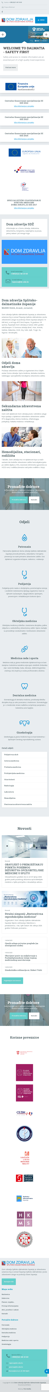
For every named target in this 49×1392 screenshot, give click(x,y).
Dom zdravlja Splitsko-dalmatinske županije (30, 1384)
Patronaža (5, 1327)
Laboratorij (9, 794)
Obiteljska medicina (9, 1331)
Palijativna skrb (11, 756)
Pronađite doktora (19, 502)
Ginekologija (6, 1346)
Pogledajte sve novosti (12, 983)
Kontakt (34, 502)
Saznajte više (10, 69)
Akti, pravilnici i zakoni (10, 1312)
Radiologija (9, 788)
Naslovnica (6, 1296)
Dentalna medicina (9, 1335)
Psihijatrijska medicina (14, 775)
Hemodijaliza (9, 800)
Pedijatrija (6, 1338)
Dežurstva (5, 1300)
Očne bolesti (9, 781)
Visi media (27, 1391)
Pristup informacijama (10, 1308)
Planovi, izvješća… (8, 1304)
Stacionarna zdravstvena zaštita (18, 806)
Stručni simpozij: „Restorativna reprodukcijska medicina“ (24, 917)
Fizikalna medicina (12, 769)
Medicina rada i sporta (10, 1342)
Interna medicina (11, 763)
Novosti (7, 863)
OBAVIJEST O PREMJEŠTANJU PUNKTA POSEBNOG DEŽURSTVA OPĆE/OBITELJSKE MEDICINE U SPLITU (24, 871)
